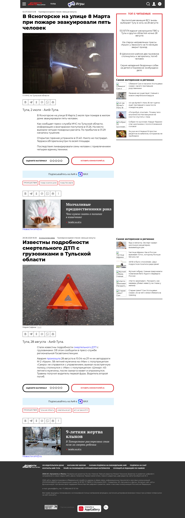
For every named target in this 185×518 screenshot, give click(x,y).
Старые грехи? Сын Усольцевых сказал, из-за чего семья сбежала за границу (145, 292)
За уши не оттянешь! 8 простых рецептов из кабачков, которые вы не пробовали (145, 133)
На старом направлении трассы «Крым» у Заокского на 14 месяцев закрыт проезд (139, 45)
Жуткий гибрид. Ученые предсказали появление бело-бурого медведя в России (145, 273)
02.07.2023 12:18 (29, 12)
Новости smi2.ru (32, 229)
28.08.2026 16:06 (30, 238)
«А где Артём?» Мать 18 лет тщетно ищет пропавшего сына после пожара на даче (144, 105)
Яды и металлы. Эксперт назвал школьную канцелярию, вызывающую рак (143, 245)
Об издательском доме (53, 465)
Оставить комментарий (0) (92, 161)
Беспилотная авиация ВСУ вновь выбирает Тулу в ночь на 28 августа (139, 21)
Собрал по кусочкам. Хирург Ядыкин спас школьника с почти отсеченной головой (145, 124)
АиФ (39, 327)
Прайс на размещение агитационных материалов (86, 468)
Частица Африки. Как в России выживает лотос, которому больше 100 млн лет (144, 254)
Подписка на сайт (138, 465)
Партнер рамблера (67, 507)
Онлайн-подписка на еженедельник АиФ (108, 465)
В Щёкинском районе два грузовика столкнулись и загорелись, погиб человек (139, 56)
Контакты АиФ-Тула (51, 468)
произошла (54, 358)
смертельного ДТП (85, 347)
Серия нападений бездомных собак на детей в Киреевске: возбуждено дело (139, 68)
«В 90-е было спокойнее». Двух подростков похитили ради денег (144, 263)
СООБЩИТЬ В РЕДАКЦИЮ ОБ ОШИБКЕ (129, 468)
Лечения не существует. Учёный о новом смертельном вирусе (144, 94)
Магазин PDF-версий (76, 465)
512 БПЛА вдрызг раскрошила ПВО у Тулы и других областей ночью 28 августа (139, 33)
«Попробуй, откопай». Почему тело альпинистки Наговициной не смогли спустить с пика (145, 114)
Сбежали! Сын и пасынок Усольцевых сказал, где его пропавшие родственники (145, 86)
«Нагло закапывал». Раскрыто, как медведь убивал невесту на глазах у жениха (145, 283)
